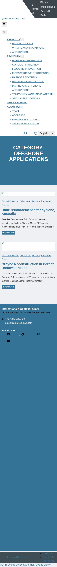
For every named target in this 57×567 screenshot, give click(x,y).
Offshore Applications (30, 201)
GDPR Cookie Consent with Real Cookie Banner (25, 564)
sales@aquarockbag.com (18, 323)
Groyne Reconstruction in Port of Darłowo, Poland (28, 266)
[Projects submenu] (21, 56)
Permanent (46, 201)
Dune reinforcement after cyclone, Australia (28, 211)
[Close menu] (4, 32)
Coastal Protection (10, 201)
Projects (5, 205)
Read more (8, 233)
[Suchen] (25, 133)
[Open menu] (4, 24)
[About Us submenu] (21, 107)
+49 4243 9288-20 (15, 319)
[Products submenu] (22, 39)
